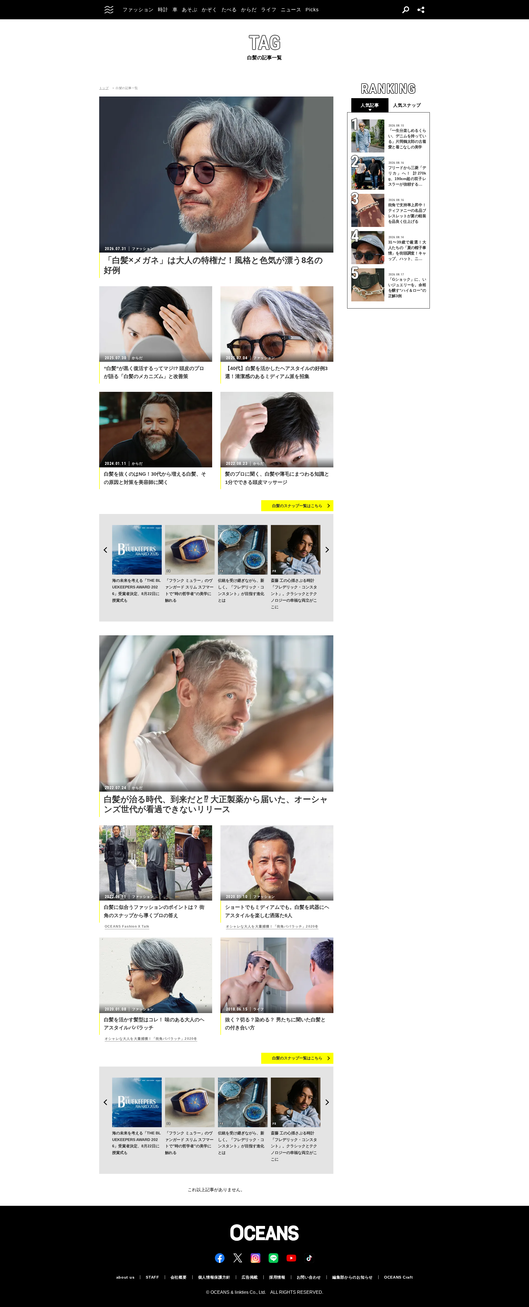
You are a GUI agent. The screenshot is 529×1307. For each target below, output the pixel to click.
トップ (104, 88)
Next (329, 550)
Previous (103, 550)
